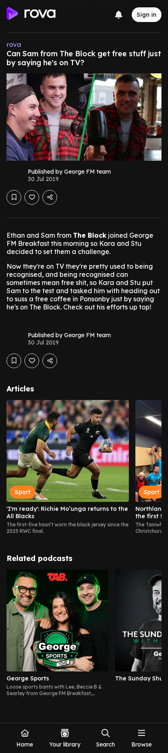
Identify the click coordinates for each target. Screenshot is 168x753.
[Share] (49, 197)
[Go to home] (31, 14)
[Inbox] (118, 14)
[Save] (14, 197)
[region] (84, 467)
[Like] (31, 197)
